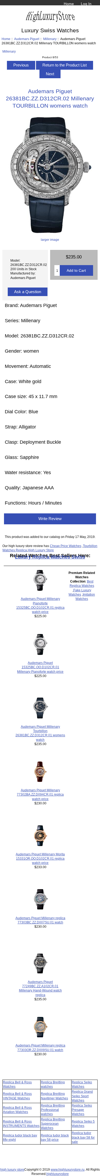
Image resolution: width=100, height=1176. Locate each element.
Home (69, 4)
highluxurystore (57, 1173)
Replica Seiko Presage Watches (82, 1110)
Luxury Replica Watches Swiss (50, 557)
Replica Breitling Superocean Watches (53, 1124)
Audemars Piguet (26, 39)
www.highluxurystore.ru (68, 1169)
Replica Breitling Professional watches (53, 1110)
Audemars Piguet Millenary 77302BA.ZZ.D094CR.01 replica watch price (40, 794)
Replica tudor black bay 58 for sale (83, 1137)
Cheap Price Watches (65, 546)
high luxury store (12, 1169)
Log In (86, 4)
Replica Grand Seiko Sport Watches (82, 1096)
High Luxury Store (41, 550)
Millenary (50, 39)
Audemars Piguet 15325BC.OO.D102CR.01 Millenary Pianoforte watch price (40, 667)
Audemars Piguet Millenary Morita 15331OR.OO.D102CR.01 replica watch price (40, 858)
